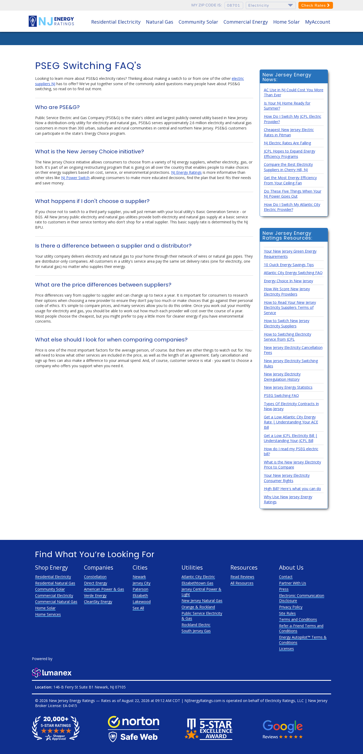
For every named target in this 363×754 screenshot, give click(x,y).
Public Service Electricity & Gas (202, 616)
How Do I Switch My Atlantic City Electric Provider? (292, 207)
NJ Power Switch (75, 177)
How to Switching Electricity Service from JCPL (287, 337)
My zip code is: (206, 5)
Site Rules (287, 613)
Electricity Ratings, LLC (284, 700)
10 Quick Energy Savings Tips (289, 264)
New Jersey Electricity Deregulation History (282, 376)
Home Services (48, 614)
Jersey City (141, 583)
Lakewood (142, 601)
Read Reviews (242, 576)
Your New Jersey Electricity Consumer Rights (287, 478)
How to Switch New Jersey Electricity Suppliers (286, 323)
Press (284, 589)
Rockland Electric (196, 624)
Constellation (95, 576)
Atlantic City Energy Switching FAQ (293, 272)
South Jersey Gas (196, 630)
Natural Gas (159, 22)
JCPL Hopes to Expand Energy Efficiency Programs (289, 154)
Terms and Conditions (298, 619)
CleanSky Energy (98, 601)
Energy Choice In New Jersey (288, 280)
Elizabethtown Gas (197, 583)
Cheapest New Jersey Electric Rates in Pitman (289, 132)
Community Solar (198, 22)
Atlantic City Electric (198, 576)
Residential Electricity (116, 22)
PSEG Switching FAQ (281, 395)
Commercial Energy (245, 22)
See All (138, 607)
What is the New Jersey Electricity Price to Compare (292, 465)
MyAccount (317, 22)
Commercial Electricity (54, 595)
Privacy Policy (290, 606)
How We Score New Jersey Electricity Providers (287, 291)
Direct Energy (95, 583)
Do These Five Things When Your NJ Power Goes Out (292, 194)
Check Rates (314, 5)
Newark (139, 576)
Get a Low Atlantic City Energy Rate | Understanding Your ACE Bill (291, 422)
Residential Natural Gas (55, 583)
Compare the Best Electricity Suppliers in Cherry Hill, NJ (288, 167)
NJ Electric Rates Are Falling (287, 142)
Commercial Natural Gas (56, 601)
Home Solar (286, 22)
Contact (286, 576)
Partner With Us (292, 583)
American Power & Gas (104, 589)
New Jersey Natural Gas (202, 600)
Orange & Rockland (198, 606)
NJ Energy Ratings (186, 172)
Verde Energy (95, 595)
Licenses (286, 648)
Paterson (140, 589)
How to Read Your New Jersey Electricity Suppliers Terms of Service (290, 307)
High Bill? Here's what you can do (292, 488)
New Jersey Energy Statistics (288, 387)
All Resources (242, 583)
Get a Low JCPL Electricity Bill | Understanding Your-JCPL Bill (290, 438)
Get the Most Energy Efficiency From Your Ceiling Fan (290, 180)
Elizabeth (140, 595)
